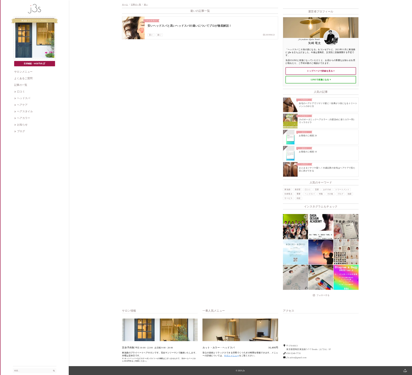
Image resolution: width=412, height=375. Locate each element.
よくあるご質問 (23, 78)
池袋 (349, 194)
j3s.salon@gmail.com (296, 357)
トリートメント (342, 189)
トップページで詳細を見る (320, 71)
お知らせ (22, 124)
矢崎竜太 (288, 194)
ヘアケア (22, 104)
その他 (330, 194)
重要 (299, 194)
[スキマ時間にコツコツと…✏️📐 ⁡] (295, 277)
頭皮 (299, 198)
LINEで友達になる (320, 79)
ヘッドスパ (23, 98)
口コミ (21, 91)
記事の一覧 (20, 85)
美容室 (298, 189)
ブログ (21, 131)
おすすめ (327, 189)
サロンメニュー (23, 71)
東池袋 (287, 189)
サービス (288, 198)
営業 (317, 189)
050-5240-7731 (293, 353)
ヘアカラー (23, 118)
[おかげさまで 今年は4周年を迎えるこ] (295, 226)
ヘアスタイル (25, 111)
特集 (321, 194)
